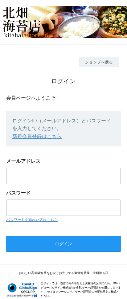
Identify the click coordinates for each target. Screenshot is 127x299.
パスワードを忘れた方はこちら (32, 220)
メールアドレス (23, 161)
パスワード (18, 192)
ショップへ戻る (99, 62)
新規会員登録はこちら (37, 136)
